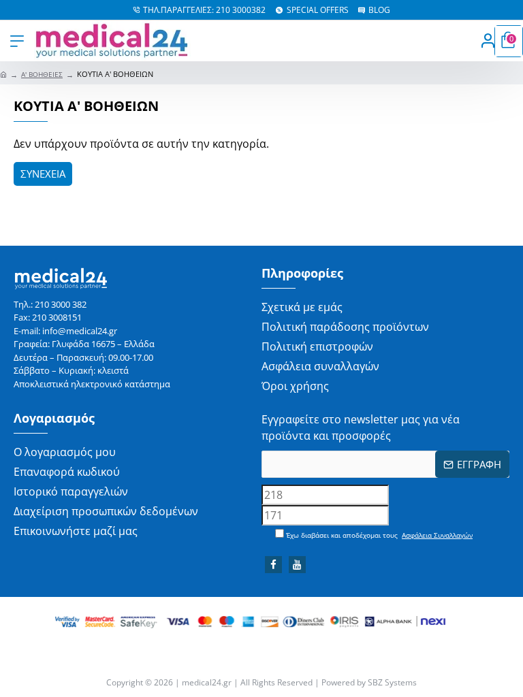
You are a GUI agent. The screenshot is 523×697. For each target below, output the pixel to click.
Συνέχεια (42, 173)
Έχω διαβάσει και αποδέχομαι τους (378, 535)
